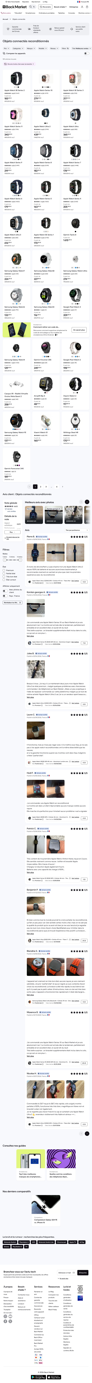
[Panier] (87, 7)
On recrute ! (8, 1313)
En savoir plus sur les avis (13, 538)
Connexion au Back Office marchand (39, 1337)
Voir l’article (75, 581)
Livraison (21, 1304)
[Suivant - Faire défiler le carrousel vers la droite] (87, 502)
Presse (6, 1297)
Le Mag (51, 1292)
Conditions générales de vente (68, 1306)
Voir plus (30, 636)
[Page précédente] (29, 486)
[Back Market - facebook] (5, 1321)
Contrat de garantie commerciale (39, 1300)
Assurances (38, 1306)
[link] (79, 330)
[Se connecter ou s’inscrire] (82, 7)
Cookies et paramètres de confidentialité (68, 1325)
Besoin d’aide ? (60, 7)
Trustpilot (7, 1310)
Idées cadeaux (53, 1306)
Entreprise (74, 7)
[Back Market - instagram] (5, 1316)
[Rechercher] (30, 7)
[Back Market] (15, 6)
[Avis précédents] (81, 1133)
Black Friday (52, 1310)
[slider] (4, 560)
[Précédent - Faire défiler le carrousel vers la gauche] (81, 502)
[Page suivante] (62, 486)
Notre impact (8, 1301)
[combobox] (7, 48)
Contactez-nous (23, 1295)
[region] (57, 515)
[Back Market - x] (10, 1321)
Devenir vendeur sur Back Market (38, 1329)
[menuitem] (30, 13)
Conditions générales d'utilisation (67, 1297)
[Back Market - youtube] (10, 1316)
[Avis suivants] (87, 1133)
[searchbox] (34, 6)
